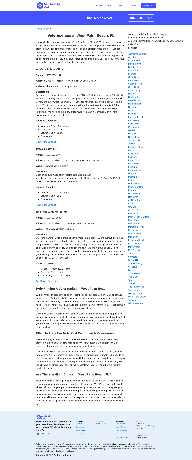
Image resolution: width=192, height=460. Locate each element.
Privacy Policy (81, 434)
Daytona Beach (135, 97)
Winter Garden (135, 303)
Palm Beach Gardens (138, 217)
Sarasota (132, 257)
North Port (133, 197)
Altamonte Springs (137, 54)
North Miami (134, 193)
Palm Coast (134, 220)
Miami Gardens (135, 187)
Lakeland (132, 157)
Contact (122, 5)
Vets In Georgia (121, 430)
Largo (131, 160)
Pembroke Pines (136, 227)
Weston (132, 300)
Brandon (132, 74)
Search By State (101, 423)
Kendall (131, 150)
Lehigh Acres (134, 170)
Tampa (131, 283)
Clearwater (133, 80)
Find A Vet (148, 5)
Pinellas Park (134, 233)
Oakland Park (135, 200)
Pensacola (133, 230)
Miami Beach (134, 183)
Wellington (133, 290)
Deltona (132, 107)
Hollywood (133, 133)
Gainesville (133, 123)
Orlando (132, 207)
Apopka (132, 57)
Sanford (132, 253)
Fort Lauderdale (136, 117)
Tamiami (132, 280)
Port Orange (134, 247)
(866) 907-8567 (141, 18)
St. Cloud (132, 267)
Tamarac (132, 277)
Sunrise (132, 270)
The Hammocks (136, 287)
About (109, 5)
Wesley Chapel (135, 293)
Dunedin (132, 113)
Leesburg (132, 167)
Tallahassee (134, 273)
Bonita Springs (135, 64)
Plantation (133, 237)
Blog (134, 5)
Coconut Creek (135, 84)
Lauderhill (133, 163)
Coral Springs (135, 90)
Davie (131, 94)
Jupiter (131, 143)
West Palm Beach (137, 297)
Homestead (134, 137)
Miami (131, 180)
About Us (79, 423)
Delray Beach (134, 103)
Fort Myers (133, 120)
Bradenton (133, 70)
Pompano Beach (136, 240)
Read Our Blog (81, 430)
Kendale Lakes (135, 147)
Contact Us (80, 427)
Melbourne (133, 177)
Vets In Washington (122, 437)
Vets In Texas (120, 434)
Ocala (131, 203)
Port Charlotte (135, 243)
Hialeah (132, 130)
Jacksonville (134, 140)
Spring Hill (133, 260)
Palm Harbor (134, 223)
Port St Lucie (134, 250)
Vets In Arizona (121, 423)
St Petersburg (135, 263)
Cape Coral (133, 77)
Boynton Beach (135, 67)
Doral (130, 110)
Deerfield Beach (136, 100)
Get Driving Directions (47, 142)
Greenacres (134, 127)
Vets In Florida (121, 427)
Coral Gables (134, 87)
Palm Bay (133, 213)
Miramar (132, 190)
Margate (132, 173)
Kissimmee (133, 153)
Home (99, 5)
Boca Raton (134, 60)
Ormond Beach (135, 210)
